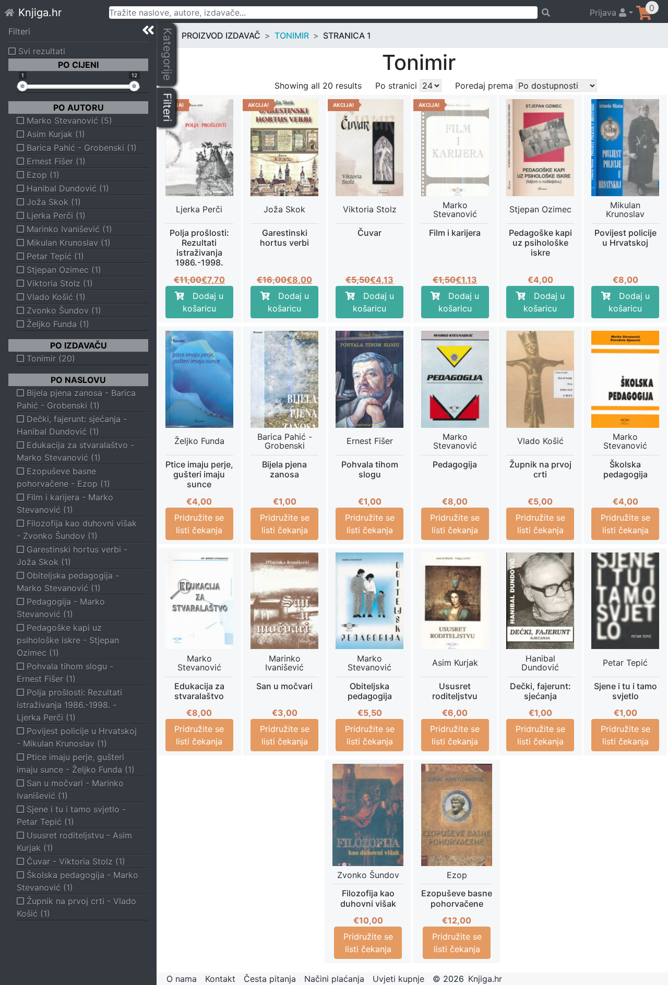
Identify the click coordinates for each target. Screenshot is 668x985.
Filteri (19, 31)
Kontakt (220, 979)
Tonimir (292, 35)
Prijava (604, 12)
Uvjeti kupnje (398, 979)
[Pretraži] (559, 12)
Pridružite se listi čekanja (199, 523)
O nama (181, 979)
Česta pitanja (270, 979)
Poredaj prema (484, 85)
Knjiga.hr (40, 12)
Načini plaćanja (334, 979)
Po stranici (396, 85)
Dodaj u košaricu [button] (203, 302)
